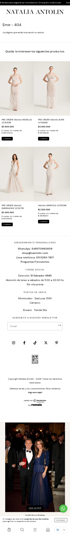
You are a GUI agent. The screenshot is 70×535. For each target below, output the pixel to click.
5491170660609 (42, 248)
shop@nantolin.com (35, 253)
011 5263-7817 (45, 257)
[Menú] (35, 529)
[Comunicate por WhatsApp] (63, 509)
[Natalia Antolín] (47, 529)
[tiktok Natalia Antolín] (35, 343)
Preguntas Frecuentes (35, 261)
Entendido (61, 520)
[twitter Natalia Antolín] (46, 343)
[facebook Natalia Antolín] (24, 343)
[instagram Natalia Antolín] (14, 343)
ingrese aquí (35, 392)
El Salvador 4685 (41, 275)
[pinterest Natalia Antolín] (56, 343)
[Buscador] (22, 529)
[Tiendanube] (35, 402)
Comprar (7, 139)
